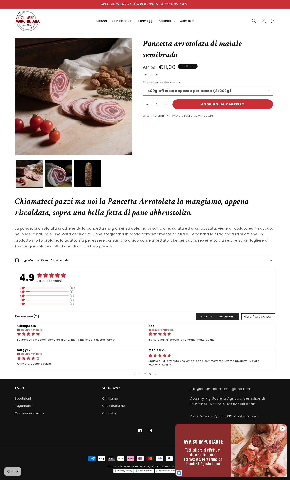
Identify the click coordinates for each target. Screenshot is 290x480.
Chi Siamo (110, 398)
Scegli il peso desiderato (162, 82)
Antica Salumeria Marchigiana (137, 466)
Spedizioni (23, 398)
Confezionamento (29, 413)
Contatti (109, 413)
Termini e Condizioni (170, 470)
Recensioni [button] (27, 316)
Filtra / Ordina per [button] (258, 316)
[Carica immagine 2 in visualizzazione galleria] (58, 173)
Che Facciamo (113, 406)
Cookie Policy (145, 470)
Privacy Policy (124, 470)
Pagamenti (23, 406)
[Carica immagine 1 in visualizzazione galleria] (29, 173)
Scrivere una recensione (218, 316)
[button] (166, 20)
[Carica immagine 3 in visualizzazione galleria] (87, 173)
